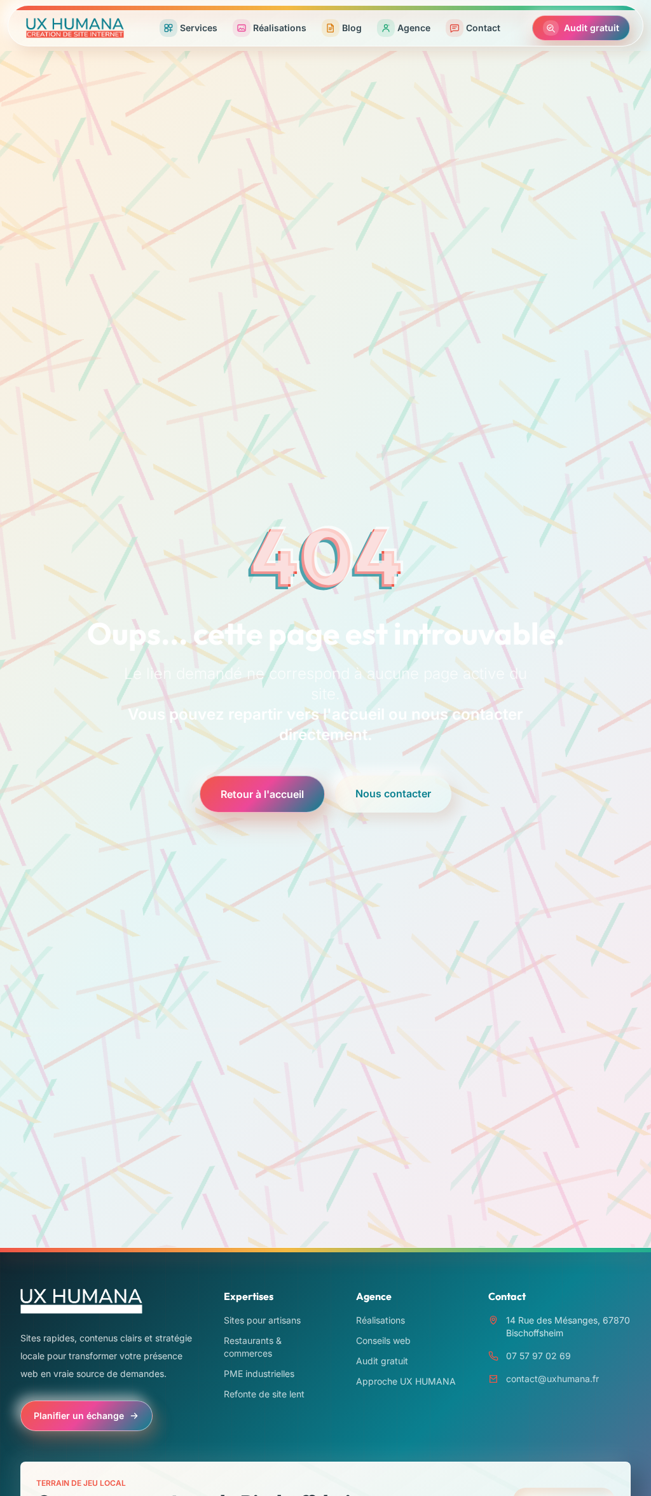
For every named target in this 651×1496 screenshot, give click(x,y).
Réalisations (380, 1320)
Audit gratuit (382, 1360)
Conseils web (383, 1340)
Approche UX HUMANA (406, 1381)
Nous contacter (393, 793)
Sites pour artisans (262, 1320)
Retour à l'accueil (262, 794)
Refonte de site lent (264, 1393)
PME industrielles (259, 1373)
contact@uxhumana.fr (552, 1378)
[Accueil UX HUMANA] (75, 28)
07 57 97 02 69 (538, 1355)
